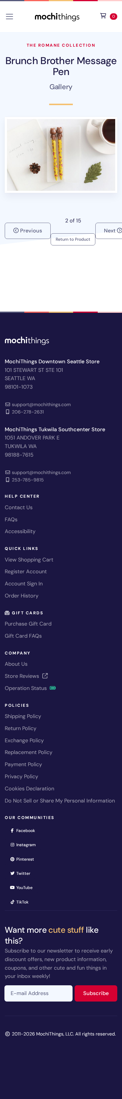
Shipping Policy (23, 716)
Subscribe (100, 993)
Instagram (28, 844)
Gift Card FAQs (23, 635)
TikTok (24, 902)
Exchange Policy (24, 740)
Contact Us (19, 507)
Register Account (26, 571)
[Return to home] (57, 16)
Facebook (27, 830)
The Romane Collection (61, 45)
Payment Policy (23, 764)
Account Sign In (24, 583)
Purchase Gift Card (28, 623)
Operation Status (26, 688)
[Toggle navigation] (9, 16)
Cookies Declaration (29, 788)
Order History (21, 595)
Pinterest (27, 859)
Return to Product (73, 239)
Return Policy (20, 728)
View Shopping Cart (29, 559)
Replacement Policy (28, 752)
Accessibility (20, 531)
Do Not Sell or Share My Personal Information (60, 800)
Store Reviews (23, 676)
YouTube (26, 887)
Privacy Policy (21, 776)
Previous (30, 230)
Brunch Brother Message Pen (61, 66)
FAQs (11, 519)
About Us (16, 663)
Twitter (25, 873)
